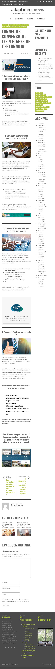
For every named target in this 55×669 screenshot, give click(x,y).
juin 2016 (40, 258)
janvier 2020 (41, 175)
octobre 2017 (41, 226)
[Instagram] (40, 1)
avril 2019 (40, 194)
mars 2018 (40, 217)
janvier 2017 (41, 245)
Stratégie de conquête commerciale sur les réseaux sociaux (45, 77)
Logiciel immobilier (24, 25)
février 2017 (41, 243)
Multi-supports (29, 644)
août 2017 (40, 230)
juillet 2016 (41, 256)
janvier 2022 (41, 142)
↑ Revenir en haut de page (47, 664)
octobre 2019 (41, 181)
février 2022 (41, 140)
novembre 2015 (42, 271)
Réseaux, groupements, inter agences (29, 633)
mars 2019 (40, 196)
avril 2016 (40, 262)
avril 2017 (40, 239)
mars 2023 (40, 123)
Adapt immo (5, 25)
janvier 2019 (41, 200)
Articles (17, 27)
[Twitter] (49, 1)
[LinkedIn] (43, 1)
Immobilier (23, 27)
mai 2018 (40, 213)
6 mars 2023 (11, 527)
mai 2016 (40, 260)
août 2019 (40, 185)
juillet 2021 (41, 155)
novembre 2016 (42, 247)
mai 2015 (40, 284)
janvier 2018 (41, 222)
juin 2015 (40, 282)
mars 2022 (40, 138)
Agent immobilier (13, 25)
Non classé (39, 105)
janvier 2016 (41, 269)
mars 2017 (40, 241)
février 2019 (41, 198)
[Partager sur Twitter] (30, 53)
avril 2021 (40, 162)
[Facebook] (38, 1)
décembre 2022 (42, 127)
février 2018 (41, 220)
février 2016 (41, 267)
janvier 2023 (41, 125)
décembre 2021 (42, 145)
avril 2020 (40, 170)
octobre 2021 (41, 149)
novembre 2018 (42, 202)
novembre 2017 (42, 224)
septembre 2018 (42, 207)
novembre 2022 (42, 130)
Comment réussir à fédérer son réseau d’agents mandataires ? (8, 524)
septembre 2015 (42, 275)
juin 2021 (40, 157)
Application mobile (30, 648)
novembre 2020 (42, 168)
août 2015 (40, 277)
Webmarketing (40, 111)
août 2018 (40, 209)
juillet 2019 (41, 187)
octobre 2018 (41, 205)
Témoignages (39, 109)
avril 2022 (40, 136)
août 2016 (40, 254)
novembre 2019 (42, 179)
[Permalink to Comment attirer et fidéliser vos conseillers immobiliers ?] (24, 532)
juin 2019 (40, 189)
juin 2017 (40, 234)
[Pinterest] (46, 1)
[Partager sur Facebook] (27, 53)
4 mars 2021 (12, 53)
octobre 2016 (41, 249)
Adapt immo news (10, 27)
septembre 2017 (42, 228)
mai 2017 (40, 237)
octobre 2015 (41, 273)
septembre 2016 (42, 252)
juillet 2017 (41, 232)
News (3, 27)
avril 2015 (40, 286)
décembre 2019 (42, 177)
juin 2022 (40, 132)
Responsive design (30, 646)
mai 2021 (40, 160)
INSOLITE (45, 101)
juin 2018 (40, 211)
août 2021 (40, 153)
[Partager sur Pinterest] (30, 55)
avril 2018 (40, 215)
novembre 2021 (42, 147)
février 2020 (41, 172)
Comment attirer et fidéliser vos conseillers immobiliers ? (23, 524)
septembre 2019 (42, 183)
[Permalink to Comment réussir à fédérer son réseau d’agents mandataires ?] (8, 532)
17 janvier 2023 (27, 527)
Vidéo (45, 109)
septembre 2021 (42, 151)
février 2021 (41, 166)
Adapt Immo (6, 527)
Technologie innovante (42, 107)
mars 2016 (40, 264)
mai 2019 (40, 192)
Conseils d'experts (41, 99)
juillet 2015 (41, 279)
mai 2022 (40, 134)
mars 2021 (40, 164)
